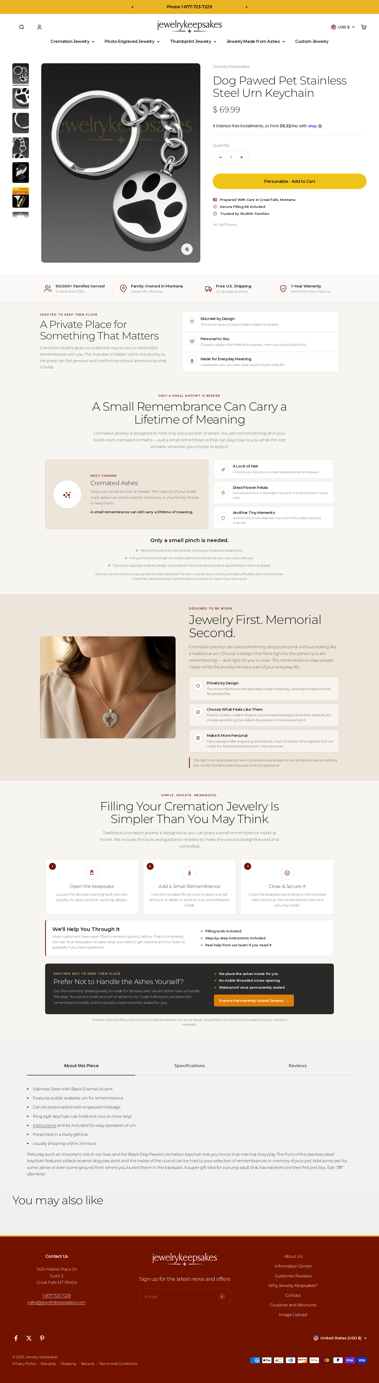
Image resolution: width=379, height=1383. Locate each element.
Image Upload (293, 1314)
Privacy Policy (24, 1363)
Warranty (48, 1363)
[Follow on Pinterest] (42, 1338)
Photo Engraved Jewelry (129, 41)
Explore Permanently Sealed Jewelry (254, 1000)
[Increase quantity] (241, 157)
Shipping (68, 1363)
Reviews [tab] (298, 1065)
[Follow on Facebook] (15, 1338)
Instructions (44, 1125)
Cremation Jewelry (70, 41)
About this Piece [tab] (81, 1065)
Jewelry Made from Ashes (253, 41)
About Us (293, 1256)
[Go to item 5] (20, 173)
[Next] (247, 7)
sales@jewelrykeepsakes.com (57, 1302)
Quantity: (221, 145)
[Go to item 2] (20, 99)
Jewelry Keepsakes (231, 66)
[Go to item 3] (20, 124)
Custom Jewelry (311, 41)
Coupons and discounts (293, 1304)
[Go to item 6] (20, 198)
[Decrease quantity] (220, 157)
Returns (87, 1363)
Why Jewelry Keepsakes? (293, 1285)
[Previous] (132, 7)
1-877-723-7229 (57, 1295)
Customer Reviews (293, 1275)
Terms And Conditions (118, 1363)
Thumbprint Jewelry (190, 41)
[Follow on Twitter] (29, 1338)
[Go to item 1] (20, 74)
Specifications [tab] (189, 1065)
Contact (293, 1295)
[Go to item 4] (20, 148)
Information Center (293, 1266)
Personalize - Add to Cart (289, 181)
